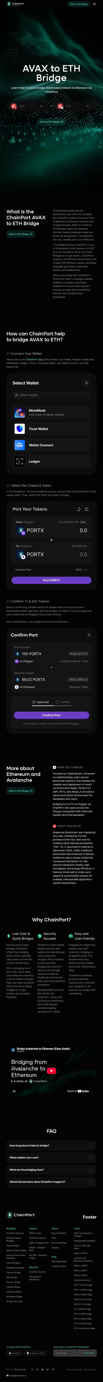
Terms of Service (74, 1369)
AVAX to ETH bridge (83, 1299)
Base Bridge (11, 1277)
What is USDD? (81, 1265)
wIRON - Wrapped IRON (37, 1248)
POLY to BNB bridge (83, 1290)
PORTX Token (35, 1233)
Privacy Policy (90, 1369)
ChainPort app (34, 359)
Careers (55, 1247)
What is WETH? (81, 1253)
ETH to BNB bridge (82, 1309)
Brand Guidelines (59, 1243)
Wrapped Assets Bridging (13, 1239)
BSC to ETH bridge (82, 1304)
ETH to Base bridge (82, 1323)
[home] (15, 4)
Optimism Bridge (13, 1292)
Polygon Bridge (13, 1287)
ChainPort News (59, 1266)
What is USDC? (81, 1275)
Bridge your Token (14, 1301)
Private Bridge (12, 1245)
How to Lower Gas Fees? (82, 1246)
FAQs (54, 1238)
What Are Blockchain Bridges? (83, 1234)
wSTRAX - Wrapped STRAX (38, 1256)
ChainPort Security (37, 1272)
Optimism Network (82, 1280)
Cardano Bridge (13, 1272)
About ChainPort (59, 1233)
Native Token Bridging (16, 1250)
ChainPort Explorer (37, 1238)
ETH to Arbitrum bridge (84, 1328)
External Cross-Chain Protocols (15, 1256)
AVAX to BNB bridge (83, 1294)
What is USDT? (80, 1270)
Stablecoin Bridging (15, 1267)
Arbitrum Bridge (13, 1282)
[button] (94, 4)
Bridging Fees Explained (84, 1241)
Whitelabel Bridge (14, 1296)
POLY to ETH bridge (83, 1285)
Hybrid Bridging (13, 1263)
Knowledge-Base (59, 1261)
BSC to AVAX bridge (83, 1314)
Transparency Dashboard (35, 1278)
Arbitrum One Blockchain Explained (83, 1259)
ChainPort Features (15, 1233)
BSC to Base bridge (83, 1318)
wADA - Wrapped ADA (39, 1243)
